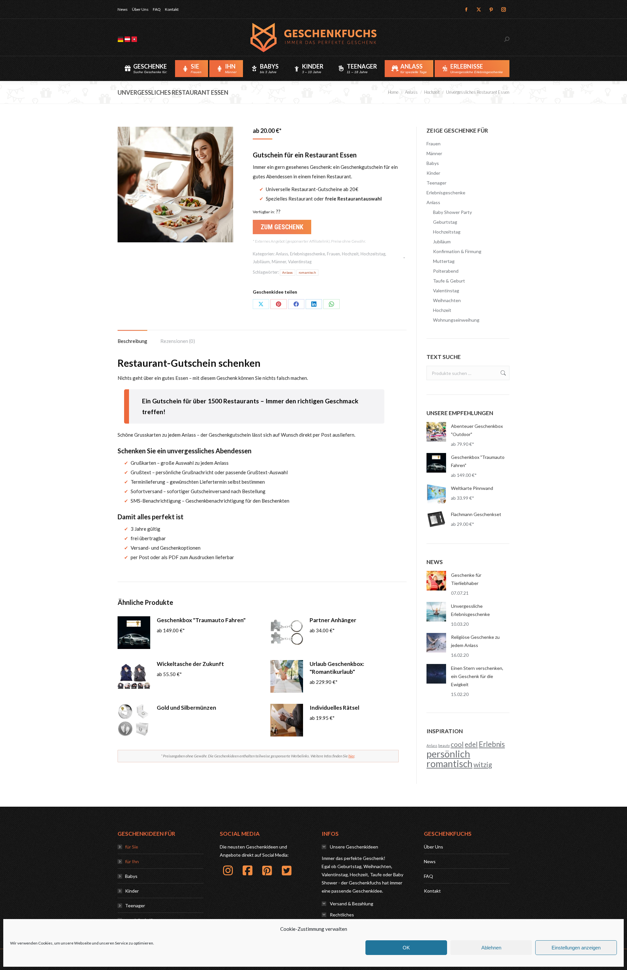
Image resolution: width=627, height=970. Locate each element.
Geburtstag (445, 222)
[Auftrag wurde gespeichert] (436, 580)
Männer (279, 261)
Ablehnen (491, 947)
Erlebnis (492, 744)
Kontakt (432, 891)
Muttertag (444, 261)
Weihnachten (447, 300)
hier (351, 755)
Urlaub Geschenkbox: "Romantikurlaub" (337, 667)
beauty (444, 745)
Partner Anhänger (333, 620)
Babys (432, 163)
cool (457, 744)
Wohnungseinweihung (456, 320)
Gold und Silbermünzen (186, 707)
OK (406, 947)
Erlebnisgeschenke (307, 253)
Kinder (433, 173)
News (430, 861)
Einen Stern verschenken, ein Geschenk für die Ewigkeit (477, 676)
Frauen (333, 253)
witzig (483, 764)
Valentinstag (300, 261)
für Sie (131, 846)
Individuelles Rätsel (334, 707)
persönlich (448, 753)
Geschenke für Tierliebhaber (466, 579)
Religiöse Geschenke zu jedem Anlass (475, 641)
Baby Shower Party (452, 212)
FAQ (428, 876)
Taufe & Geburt (449, 280)
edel (471, 744)
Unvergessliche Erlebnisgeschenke (470, 610)
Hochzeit (350, 253)
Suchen (502, 373)
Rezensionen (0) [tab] (177, 341)
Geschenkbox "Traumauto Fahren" (201, 620)
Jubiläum (261, 261)
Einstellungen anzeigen (576, 947)
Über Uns (433, 846)
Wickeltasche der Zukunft (190, 663)
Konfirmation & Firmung (457, 251)
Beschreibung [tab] (132, 341)
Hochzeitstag (373, 253)
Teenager (436, 183)
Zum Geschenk (282, 227)
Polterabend (445, 271)
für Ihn (132, 861)
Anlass (282, 253)
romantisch (307, 272)
